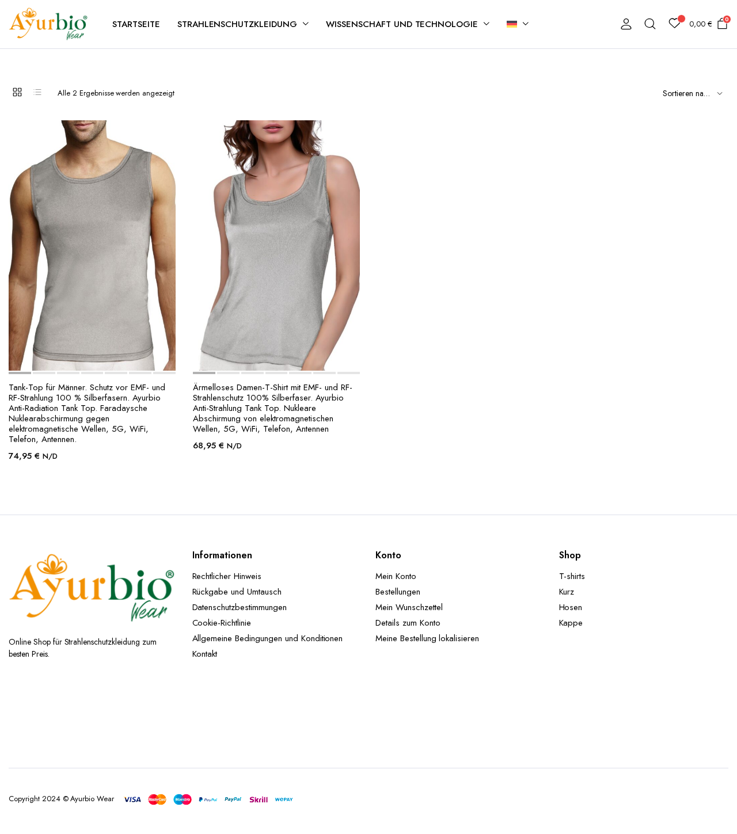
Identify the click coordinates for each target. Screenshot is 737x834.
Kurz (567, 591)
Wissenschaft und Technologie (402, 24)
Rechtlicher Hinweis (226, 576)
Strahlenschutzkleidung (237, 24)
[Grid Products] (17, 92)
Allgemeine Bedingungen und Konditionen (267, 638)
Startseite (136, 24)
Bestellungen (397, 591)
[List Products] (37, 92)
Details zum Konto (407, 622)
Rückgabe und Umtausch (237, 591)
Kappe (571, 622)
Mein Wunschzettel (409, 607)
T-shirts (572, 576)
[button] (81, 358)
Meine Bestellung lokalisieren (427, 638)
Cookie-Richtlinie (222, 622)
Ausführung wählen (103, 358)
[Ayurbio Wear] (49, 24)
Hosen (571, 607)
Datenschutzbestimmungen (239, 607)
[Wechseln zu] (518, 24)
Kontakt (205, 654)
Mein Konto (395, 576)
